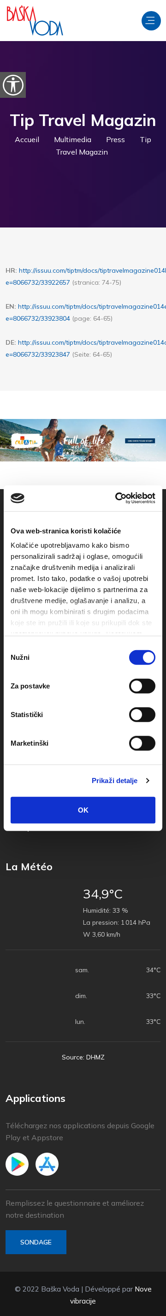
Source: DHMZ (83, 1057)
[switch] (142, 685)
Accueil (27, 139)
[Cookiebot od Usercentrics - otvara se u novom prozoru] (117, 498)
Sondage (36, 1242)
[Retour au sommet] (138, 1307)
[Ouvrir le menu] (151, 20)
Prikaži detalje (115, 780)
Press (115, 139)
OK (83, 810)
